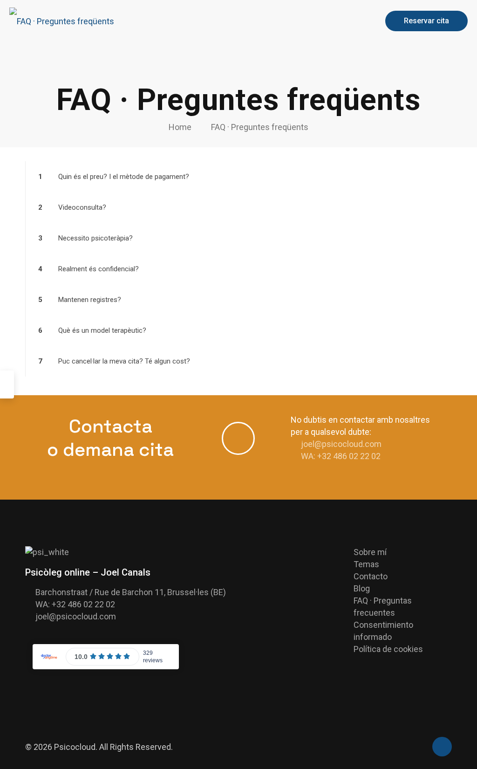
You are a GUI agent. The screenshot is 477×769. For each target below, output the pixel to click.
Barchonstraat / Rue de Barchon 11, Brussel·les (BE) (130, 592)
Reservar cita (426, 20)
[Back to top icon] (442, 746)
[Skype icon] (409, 747)
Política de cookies (388, 649)
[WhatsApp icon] (419, 747)
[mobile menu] (359, 21)
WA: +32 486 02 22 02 (341, 456)
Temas (366, 564)
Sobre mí (370, 552)
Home (180, 127)
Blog (362, 588)
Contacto (371, 576)
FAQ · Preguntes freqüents (259, 127)
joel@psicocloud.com (341, 444)
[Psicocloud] (61, 21)
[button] (238, 176)
